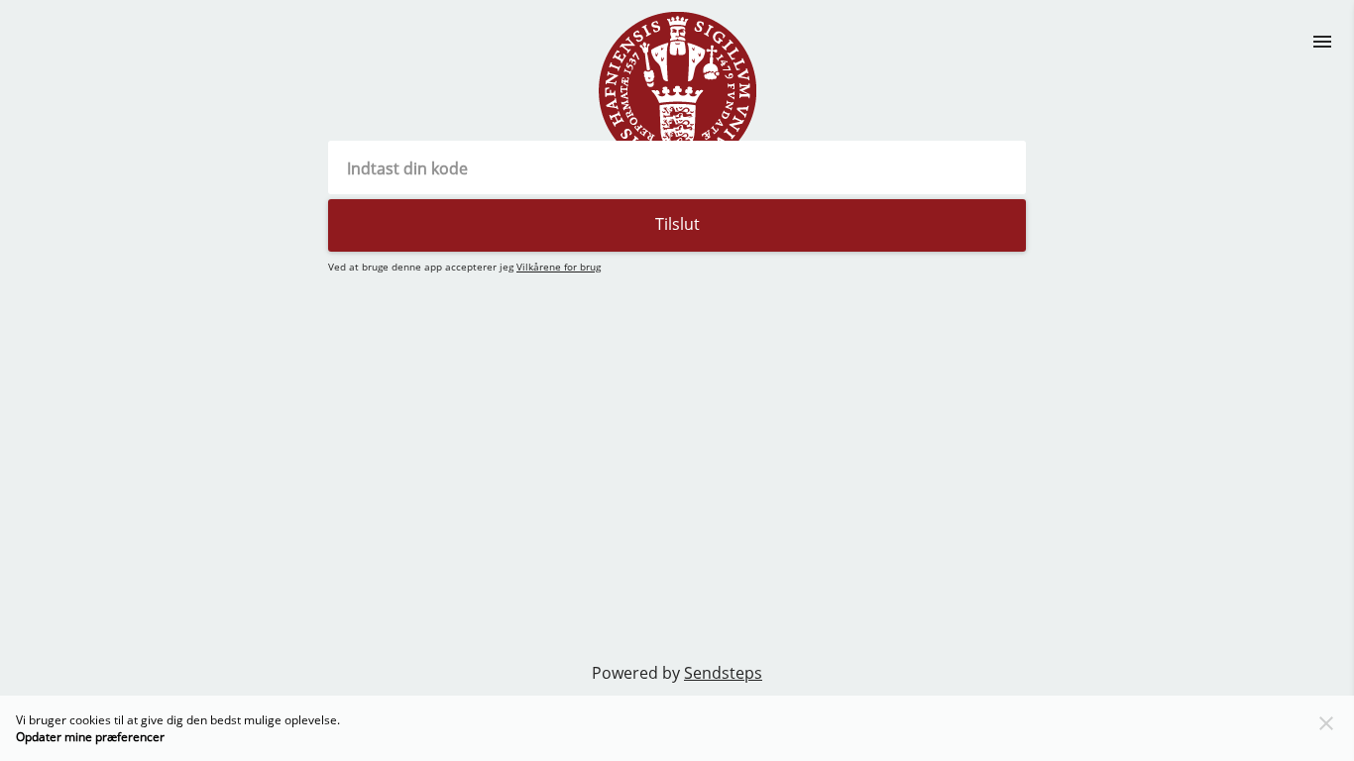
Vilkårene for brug (558, 266)
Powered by (677, 673)
